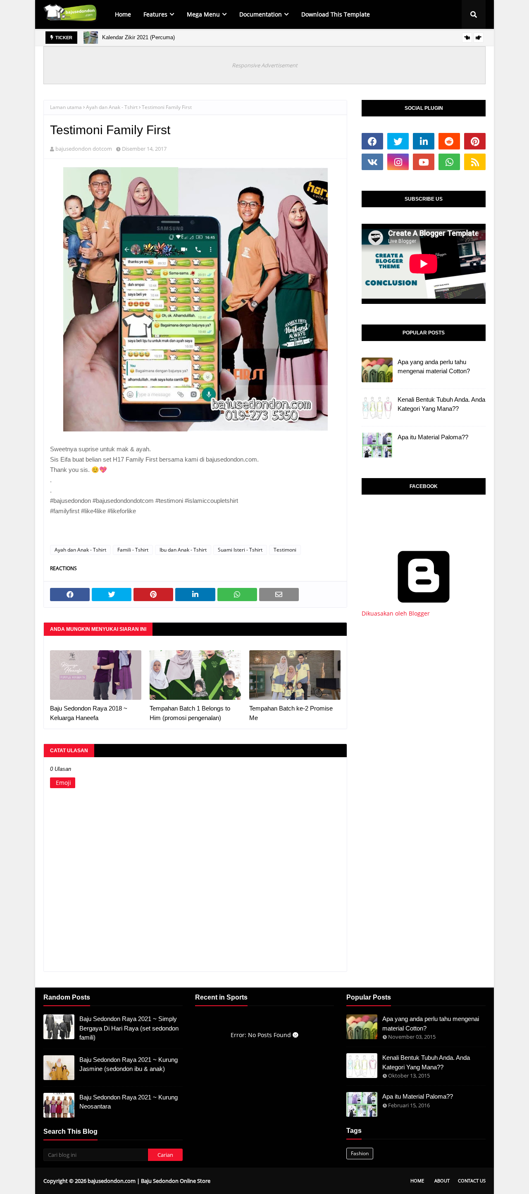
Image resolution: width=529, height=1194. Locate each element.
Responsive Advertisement (265, 65)
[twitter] (398, 141)
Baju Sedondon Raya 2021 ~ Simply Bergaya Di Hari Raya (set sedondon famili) (129, 1028)
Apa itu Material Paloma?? (433, 437)
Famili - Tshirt (132, 549)
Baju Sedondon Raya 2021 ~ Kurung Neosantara (128, 1102)
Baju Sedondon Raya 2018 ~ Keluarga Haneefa (88, 713)
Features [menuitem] (155, 14)
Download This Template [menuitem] (335, 14)
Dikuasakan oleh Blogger (396, 613)
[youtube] (423, 162)
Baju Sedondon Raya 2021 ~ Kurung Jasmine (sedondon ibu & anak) (128, 1064)
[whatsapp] (449, 162)
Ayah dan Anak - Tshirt (112, 107)
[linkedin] (423, 141)
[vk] (372, 162)
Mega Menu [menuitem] (203, 14)
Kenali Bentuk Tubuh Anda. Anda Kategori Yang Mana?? (441, 404)
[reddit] (449, 141)
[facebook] (372, 141)
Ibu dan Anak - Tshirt (183, 549)
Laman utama (66, 107)
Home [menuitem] (123, 14)
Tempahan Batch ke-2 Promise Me (291, 713)
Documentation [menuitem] (260, 14)
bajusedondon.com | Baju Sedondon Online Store (149, 1181)
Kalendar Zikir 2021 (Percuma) (138, 37)
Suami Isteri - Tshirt (240, 549)
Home (417, 1180)
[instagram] (398, 162)
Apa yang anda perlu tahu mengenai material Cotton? (434, 366)
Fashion (360, 1153)
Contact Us (472, 1180)
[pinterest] (475, 141)
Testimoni (285, 549)
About (442, 1180)
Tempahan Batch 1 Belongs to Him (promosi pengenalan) (190, 713)
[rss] (475, 162)
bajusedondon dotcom (83, 148)
